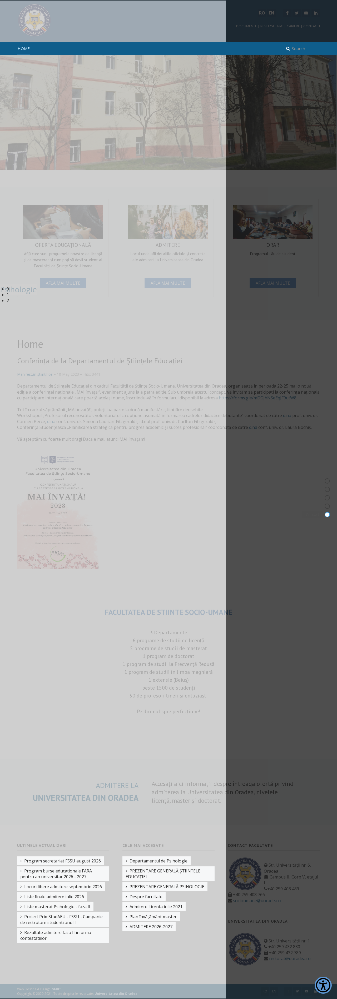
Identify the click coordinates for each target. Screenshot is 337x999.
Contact (312, 514)
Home (24, 48)
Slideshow (310, 480)
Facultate (311, 489)
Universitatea (308, 497)
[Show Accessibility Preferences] (323, 985)
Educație (312, 506)
